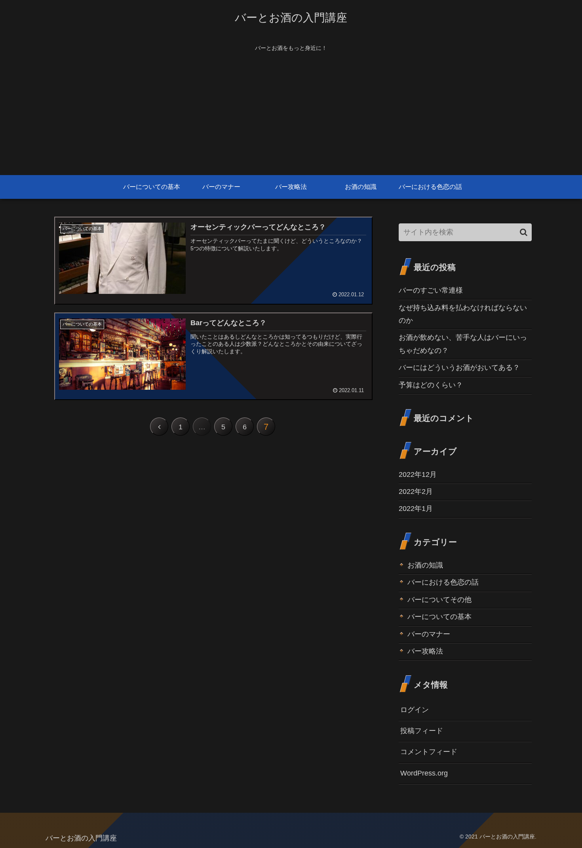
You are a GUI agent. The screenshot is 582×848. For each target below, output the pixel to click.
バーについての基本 (439, 617)
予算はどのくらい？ (431, 385)
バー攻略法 (425, 651)
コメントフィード (428, 752)
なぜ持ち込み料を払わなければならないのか (463, 314)
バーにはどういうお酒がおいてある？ (459, 368)
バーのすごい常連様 (431, 290)
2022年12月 (418, 474)
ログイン (414, 710)
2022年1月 (416, 509)
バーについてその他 (439, 600)
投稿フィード (421, 731)
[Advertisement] (291, 115)
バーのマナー (428, 634)
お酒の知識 (425, 565)
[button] (524, 232)
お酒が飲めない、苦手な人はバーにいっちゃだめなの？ (463, 343)
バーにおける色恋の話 (443, 582)
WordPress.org (424, 773)
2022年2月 (416, 491)
